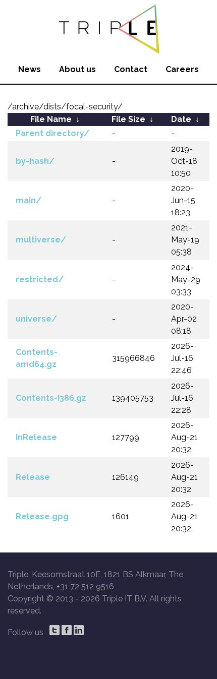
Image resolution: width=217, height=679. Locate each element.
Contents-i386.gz (51, 398)
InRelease (36, 437)
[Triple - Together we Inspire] (108, 27)
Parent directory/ (52, 133)
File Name (51, 119)
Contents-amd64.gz (37, 358)
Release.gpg (42, 516)
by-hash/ (35, 161)
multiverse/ (41, 239)
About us (77, 69)
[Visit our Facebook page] (67, 630)
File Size (128, 119)
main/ (28, 200)
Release (33, 477)
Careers (182, 69)
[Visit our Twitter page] (54, 630)
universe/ (36, 319)
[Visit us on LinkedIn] (79, 630)
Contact (130, 69)
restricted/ (40, 279)
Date (181, 119)
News (29, 69)
